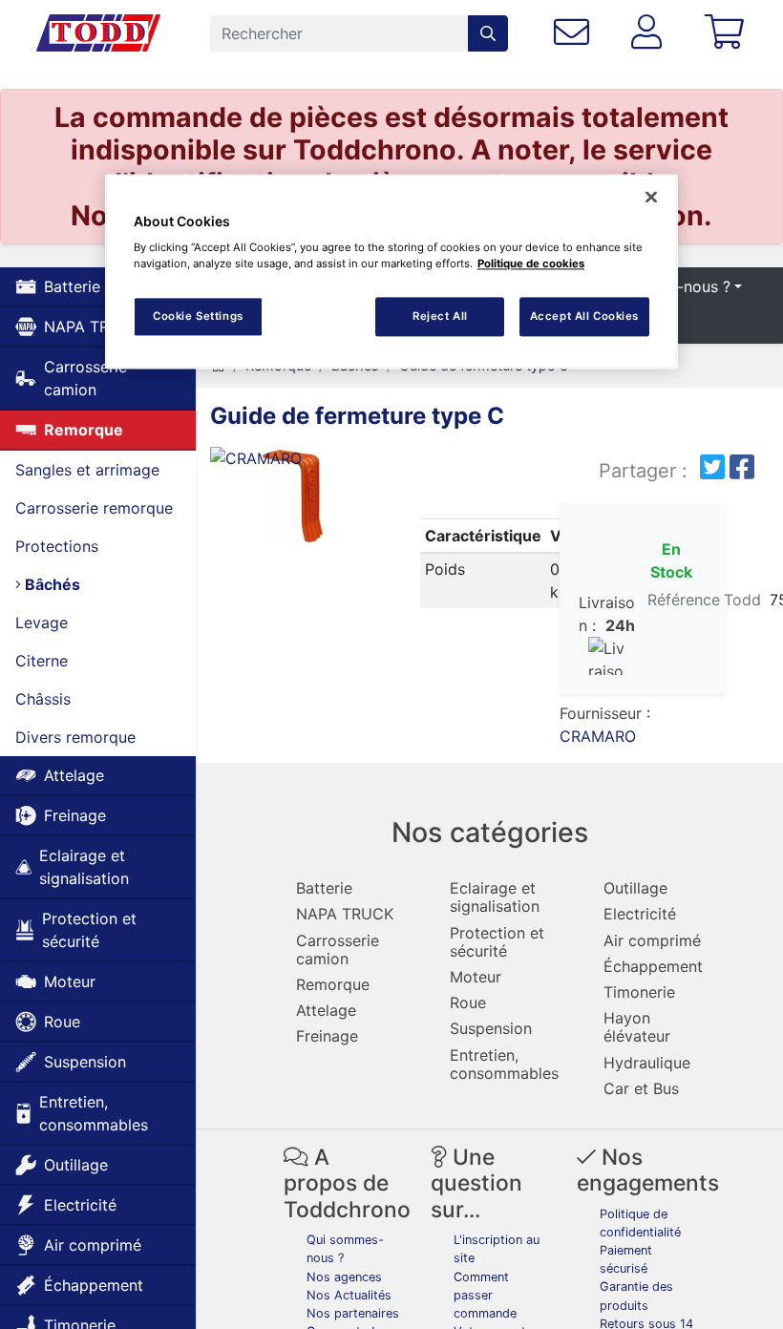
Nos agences (344, 1277)
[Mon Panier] (728, 33)
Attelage (74, 775)
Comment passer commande (485, 1295)
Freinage (75, 815)
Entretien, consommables (93, 1113)
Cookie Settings (198, 316)
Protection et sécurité (89, 930)
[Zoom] (293, 500)
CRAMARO (598, 736)
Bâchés (50, 584)
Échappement (93, 1285)
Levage (41, 622)
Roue (62, 1021)
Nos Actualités (349, 1295)
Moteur (69, 981)
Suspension (85, 1061)
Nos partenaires (353, 1313)
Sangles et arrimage (87, 469)
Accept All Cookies (584, 316)
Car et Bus (641, 1088)
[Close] (651, 197)
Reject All (440, 316)
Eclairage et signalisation (84, 867)
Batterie (72, 286)
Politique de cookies (530, 264)
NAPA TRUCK (92, 326)
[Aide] (575, 33)
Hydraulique (646, 1062)
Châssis (43, 698)
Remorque (83, 429)
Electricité (80, 1204)
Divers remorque (75, 737)
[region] (391, 271)
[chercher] (488, 33)
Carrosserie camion (85, 378)
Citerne (41, 660)
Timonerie (639, 992)
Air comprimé (92, 1245)
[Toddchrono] (98, 33)
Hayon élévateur (636, 1026)
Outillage (76, 1164)
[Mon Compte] (650, 33)
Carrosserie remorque (94, 507)
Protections (56, 546)
